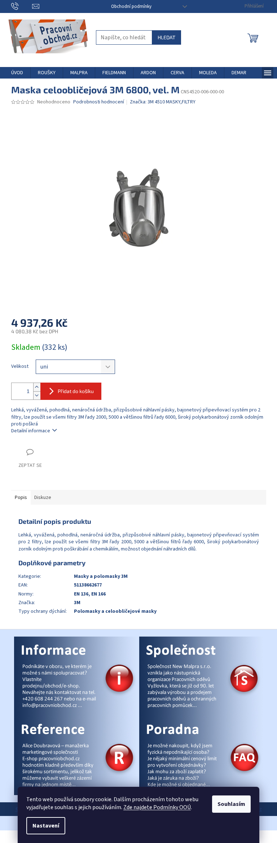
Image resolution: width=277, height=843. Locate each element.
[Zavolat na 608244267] (21, 6)
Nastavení (45, 826)
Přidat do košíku (76, 391)
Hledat (166, 37)
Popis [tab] (21, 497)
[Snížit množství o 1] (36, 395)
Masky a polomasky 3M (101, 576)
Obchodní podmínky (131, 6)
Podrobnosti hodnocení (98, 102)
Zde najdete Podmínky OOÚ (157, 807)
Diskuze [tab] (42, 497)
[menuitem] (17, 73)
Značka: (162, 102)
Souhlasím (231, 804)
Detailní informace (30, 430)
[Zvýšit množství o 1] (36, 387)
